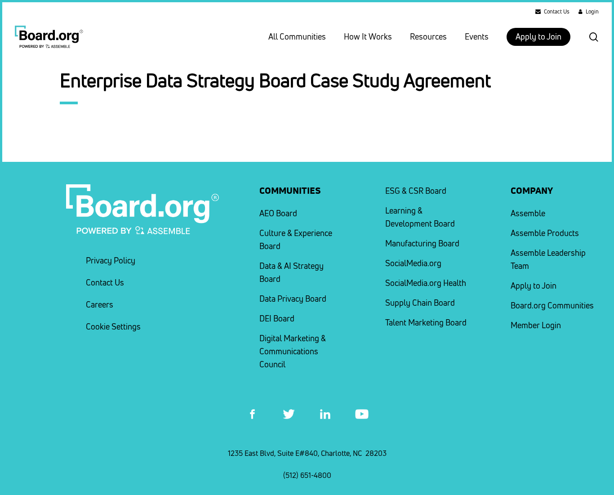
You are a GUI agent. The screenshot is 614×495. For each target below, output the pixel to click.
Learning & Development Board (420, 217)
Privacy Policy (110, 260)
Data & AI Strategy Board (291, 272)
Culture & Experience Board (295, 239)
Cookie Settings (113, 326)
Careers (99, 304)
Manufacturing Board (422, 243)
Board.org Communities (552, 305)
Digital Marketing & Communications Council (292, 351)
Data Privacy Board (292, 299)
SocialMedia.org (413, 263)
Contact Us (105, 282)
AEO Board (278, 213)
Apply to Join (533, 286)
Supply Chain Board (420, 303)
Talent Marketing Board (426, 322)
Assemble (528, 213)
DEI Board (276, 318)
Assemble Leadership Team (548, 259)
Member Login (536, 325)
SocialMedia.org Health (425, 283)
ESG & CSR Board (415, 191)
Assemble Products (545, 233)
